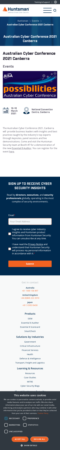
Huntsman (22, 21)
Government (30, 341)
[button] (30, 445)
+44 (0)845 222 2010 (30, 298)
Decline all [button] (39, 439)
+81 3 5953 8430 (30, 305)
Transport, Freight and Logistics (30, 362)
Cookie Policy (43, 413)
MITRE (30, 381)
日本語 (55, 2)
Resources (30, 373)
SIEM (30, 318)
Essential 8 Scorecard (30, 327)
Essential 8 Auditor (21, 148)
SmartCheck (30, 331)
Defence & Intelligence (30, 358)
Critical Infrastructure (30, 346)
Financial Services (30, 350)
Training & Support (42, 2)
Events (35, 21)
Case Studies (30, 377)
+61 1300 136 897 (30, 290)
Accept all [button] (20, 439)
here (11, 151)
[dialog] (30, 420)
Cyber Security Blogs (30, 386)
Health (30, 354)
